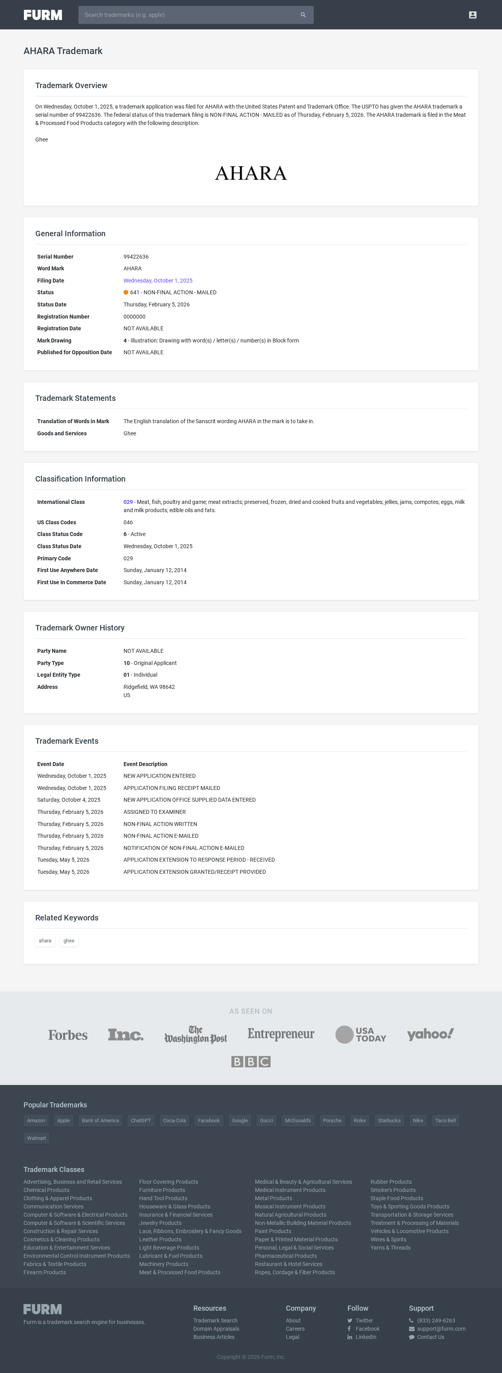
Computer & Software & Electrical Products (75, 1215)
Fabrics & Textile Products (55, 1264)
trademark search (68, 1322)
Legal (292, 1337)
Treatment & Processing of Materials (415, 1223)
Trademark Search (215, 1320)
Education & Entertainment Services (67, 1247)
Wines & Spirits (388, 1239)
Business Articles (214, 1337)
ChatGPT (141, 1120)
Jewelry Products (160, 1223)
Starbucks (389, 1120)
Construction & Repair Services (61, 1231)
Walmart (36, 1138)
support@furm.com (441, 1329)
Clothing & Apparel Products (58, 1198)
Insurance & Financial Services (176, 1215)
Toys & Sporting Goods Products (410, 1206)
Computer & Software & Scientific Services (74, 1223)
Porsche (332, 1120)
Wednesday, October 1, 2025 (158, 280)
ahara (45, 941)
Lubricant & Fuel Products (170, 1256)
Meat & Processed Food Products (179, 1272)
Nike (418, 1120)
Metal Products (273, 1198)
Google (240, 1120)
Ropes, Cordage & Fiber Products (295, 1272)
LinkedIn (365, 1337)
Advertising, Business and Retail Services (73, 1182)
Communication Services (54, 1206)
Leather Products (160, 1239)
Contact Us (430, 1337)
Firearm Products (45, 1272)
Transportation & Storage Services (412, 1215)
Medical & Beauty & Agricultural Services (303, 1182)
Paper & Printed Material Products (296, 1239)
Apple (63, 1120)
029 (128, 502)
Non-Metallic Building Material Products (303, 1223)
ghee (69, 941)
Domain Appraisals (216, 1329)
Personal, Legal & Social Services (294, 1247)
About (293, 1320)
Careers (295, 1329)
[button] (472, 14)
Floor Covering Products (168, 1182)
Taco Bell (445, 1120)
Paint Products (273, 1231)
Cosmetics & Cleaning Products (62, 1239)
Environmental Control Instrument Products (77, 1256)
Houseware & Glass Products (174, 1206)
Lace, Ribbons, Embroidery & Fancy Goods (190, 1231)
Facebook (209, 1120)
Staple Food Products (397, 1198)
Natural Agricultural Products (290, 1215)
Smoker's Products (393, 1190)
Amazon (36, 1120)
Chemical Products (46, 1190)
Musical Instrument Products (290, 1206)
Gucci (266, 1120)
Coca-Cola (174, 1120)
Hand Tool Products (163, 1198)
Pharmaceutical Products (286, 1256)
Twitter (364, 1320)
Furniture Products (162, 1190)
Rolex (360, 1120)
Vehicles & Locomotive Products (410, 1231)
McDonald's (298, 1120)
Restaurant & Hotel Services (288, 1264)
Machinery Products (163, 1264)
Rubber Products (391, 1182)
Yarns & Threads (391, 1247)
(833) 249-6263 (435, 1320)
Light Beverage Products (169, 1247)
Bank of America (100, 1120)
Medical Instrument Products (290, 1190)
